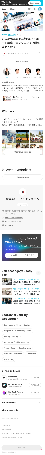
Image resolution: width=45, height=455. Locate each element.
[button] (22, 371)
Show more (38, 91)
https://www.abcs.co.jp (14, 218)
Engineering (23, 205)
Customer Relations (13, 353)
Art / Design (24, 325)
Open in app (34, 3)
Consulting (9, 359)
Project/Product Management (17, 331)
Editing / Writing (11, 336)
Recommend (22, 177)
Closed (21, 447)
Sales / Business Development (17, 348)
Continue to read (22, 152)
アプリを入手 (35, 377)
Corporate (31, 353)
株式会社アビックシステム (22, 199)
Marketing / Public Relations (16, 342)
